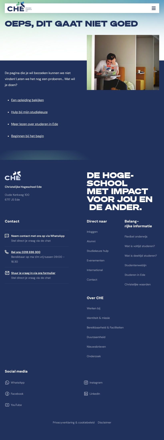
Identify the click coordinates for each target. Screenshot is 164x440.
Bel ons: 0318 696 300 (25, 252)
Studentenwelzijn (135, 265)
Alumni (91, 241)
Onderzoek (94, 356)
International (95, 270)
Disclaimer (104, 422)
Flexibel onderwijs (136, 236)
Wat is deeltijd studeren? (141, 255)
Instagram (96, 382)
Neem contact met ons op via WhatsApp (38, 236)
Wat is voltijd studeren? (140, 246)
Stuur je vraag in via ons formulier (33, 273)
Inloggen (92, 231)
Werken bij (93, 308)
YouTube (16, 405)
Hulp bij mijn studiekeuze (29, 112)
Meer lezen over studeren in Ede (34, 124)
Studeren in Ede (135, 275)
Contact (92, 279)
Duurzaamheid (96, 337)
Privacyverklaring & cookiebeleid (74, 422)
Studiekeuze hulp (98, 251)
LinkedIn (95, 394)
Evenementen (95, 260)
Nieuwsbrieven (96, 346)
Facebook (17, 394)
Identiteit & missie (98, 318)
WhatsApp (18, 382)
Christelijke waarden (138, 284)
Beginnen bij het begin (27, 136)
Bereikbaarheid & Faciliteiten (105, 327)
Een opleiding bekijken (27, 100)
